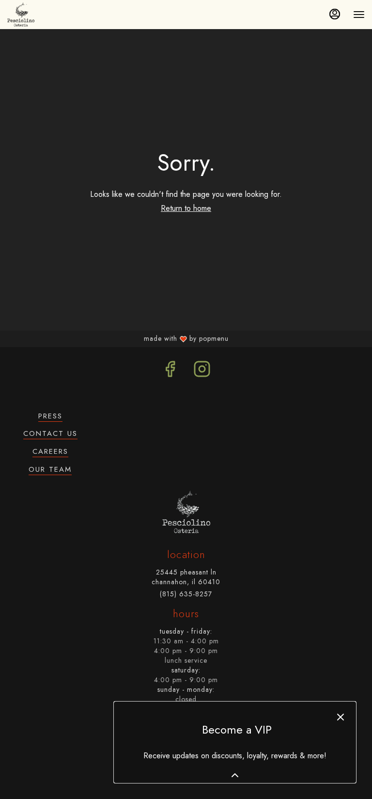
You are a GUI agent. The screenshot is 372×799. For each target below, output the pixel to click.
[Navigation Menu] (359, 14)
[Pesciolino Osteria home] (23, 14)
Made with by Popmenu (116, 338)
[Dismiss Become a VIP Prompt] (340, 717)
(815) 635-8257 (186, 594)
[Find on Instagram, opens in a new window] (202, 371)
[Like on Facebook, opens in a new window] (170, 371)
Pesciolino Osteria (186, 512)
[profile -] (335, 14)
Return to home (186, 208)
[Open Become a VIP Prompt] (235, 775)
